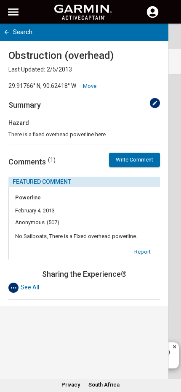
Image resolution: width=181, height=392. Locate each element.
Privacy (70, 384)
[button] (170, 353)
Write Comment (134, 159)
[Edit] (155, 103)
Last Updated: (26, 69)
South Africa (104, 384)
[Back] (6, 32)
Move (89, 86)
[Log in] (153, 16)
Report (142, 252)
